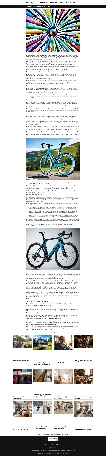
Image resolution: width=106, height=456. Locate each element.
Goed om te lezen (44, 2)
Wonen (57, 2)
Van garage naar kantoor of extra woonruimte (20, 430)
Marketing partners (53, 447)
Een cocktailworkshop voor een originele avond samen (83, 361)
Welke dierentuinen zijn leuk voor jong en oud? (21, 361)
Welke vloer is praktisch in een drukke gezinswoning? (62, 427)
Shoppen (72, 2)
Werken (62, 2)
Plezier (67, 2)
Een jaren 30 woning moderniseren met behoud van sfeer (42, 364)
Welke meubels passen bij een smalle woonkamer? (82, 430)
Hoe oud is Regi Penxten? (61, 363)
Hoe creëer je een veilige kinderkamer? (61, 397)
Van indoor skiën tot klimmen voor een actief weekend (42, 427)
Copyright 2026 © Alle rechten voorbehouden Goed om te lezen (53, 453)
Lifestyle (52, 2)
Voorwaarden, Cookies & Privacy (53, 444)
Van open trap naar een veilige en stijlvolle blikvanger (42, 395)
